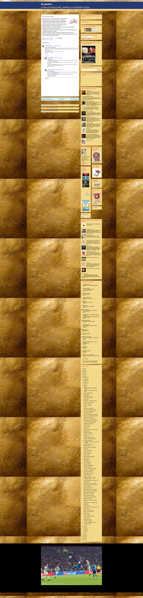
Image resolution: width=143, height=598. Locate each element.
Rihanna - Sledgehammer (88, 393)
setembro (85, 382)
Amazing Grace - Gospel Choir (89, 470)
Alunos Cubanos (86, 481)
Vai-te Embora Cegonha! (88, 520)
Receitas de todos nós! (86, 293)
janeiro (85, 531)
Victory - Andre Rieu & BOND (89, 516)
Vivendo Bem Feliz (86, 284)
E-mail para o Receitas (86, 294)
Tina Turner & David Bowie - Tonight (90, 409)
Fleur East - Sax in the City (88, 434)
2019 (84, 371)
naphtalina (74, 590)
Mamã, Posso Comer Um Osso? (89, 493)
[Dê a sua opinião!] (59, 38)
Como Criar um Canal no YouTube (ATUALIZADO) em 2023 (88, 290)
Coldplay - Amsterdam (87, 405)
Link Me (59, 9)
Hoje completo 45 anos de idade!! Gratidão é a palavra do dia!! (90, 326)
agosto (85, 383)
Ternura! (85, 406)
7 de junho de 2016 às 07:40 (56, 45)
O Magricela (88, 128)
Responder (46, 53)
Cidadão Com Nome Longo (88, 417)
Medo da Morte (86, 394)
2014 (84, 535)
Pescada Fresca (86, 435)
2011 (84, 539)
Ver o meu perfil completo (84, 163)
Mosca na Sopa (86, 399)
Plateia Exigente (86, 459)
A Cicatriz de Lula (87, 426)
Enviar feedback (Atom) (62, 102)
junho (85, 386)
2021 (84, 368)
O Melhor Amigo (86, 454)
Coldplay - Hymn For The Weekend (90, 447)
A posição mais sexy (89, 235)
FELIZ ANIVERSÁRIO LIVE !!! (87, 96)
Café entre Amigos (86, 324)
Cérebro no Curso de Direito (87, 302)
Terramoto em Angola (87, 498)
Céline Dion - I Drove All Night (89, 402)
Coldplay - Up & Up (87, 451)
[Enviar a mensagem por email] (58, 38)
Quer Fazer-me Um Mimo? (88, 487)
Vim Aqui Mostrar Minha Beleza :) (89, 411)
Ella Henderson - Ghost (88, 396)
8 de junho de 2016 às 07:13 (59, 69)
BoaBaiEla (46, 4)
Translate (89, 38)
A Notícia (87, 262)
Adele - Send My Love (87, 457)
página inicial (44, 9)
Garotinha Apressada (87, 523)
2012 (84, 538)
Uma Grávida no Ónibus (88, 412)
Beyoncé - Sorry (86, 428)
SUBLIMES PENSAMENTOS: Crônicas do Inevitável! (90, 342)
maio (85, 525)
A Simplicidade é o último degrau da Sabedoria (90, 285)
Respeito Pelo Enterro (87, 445)
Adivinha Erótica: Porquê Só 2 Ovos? (92, 257)
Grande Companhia (87, 486)
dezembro (85, 377)
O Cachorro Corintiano (88, 403)
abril (85, 527)
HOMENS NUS (89, 246)
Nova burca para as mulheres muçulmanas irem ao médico (93, 224)
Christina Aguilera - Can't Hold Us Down (91, 502)
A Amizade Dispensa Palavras (89, 437)
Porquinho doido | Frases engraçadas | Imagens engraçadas (91, 315)
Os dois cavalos (88, 90)
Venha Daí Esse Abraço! (88, 432)
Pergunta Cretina (87, 431)
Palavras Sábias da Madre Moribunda (90, 490)
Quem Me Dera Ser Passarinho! (89, 456)
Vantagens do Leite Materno (88, 408)
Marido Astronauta (87, 514)
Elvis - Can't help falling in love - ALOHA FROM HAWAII (91, 338)
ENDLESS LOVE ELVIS (87, 336)
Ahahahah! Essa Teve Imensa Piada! (90, 497)
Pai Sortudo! (86, 504)
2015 (84, 533)
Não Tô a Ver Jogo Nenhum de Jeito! (90, 468)
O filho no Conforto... (87, 425)
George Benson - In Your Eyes (89, 423)
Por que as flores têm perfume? (88, 298)
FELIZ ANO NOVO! (89, 111)
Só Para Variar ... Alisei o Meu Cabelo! (90, 400)
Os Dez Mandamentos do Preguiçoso (90, 421)
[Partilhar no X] (60, 38)
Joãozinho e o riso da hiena (90, 251)
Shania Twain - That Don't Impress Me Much (90, 500)
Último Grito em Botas (90, 101)
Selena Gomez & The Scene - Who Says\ (93, 268)
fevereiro (85, 530)
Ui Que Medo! (86, 448)
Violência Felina (86, 513)
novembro (85, 379)
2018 (84, 373)
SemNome (98, 186)
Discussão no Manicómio (88, 440)
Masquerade (85, 346)
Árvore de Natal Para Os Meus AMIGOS (91, 107)
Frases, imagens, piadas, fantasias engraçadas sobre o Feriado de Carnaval (91, 317)
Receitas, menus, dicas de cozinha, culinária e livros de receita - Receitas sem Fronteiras (90, 361)
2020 (84, 370)
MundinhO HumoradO (87, 350)
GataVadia (49, 57)
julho (85, 385)
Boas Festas (86, 273)
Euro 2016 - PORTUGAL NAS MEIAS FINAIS (90, 388)
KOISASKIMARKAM (86, 320)
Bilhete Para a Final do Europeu (89, 492)
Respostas (47, 55)
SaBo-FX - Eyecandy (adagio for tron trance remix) (91, 355)
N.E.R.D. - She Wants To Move (89, 511)
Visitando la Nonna (87, 505)
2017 (84, 374)
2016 (84, 376)
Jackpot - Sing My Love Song (89, 495)
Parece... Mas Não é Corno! (88, 510)
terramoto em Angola (49, 39)
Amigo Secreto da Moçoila (90, 117)
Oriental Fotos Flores (86, 297)
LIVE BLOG (85, 329)
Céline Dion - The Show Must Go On (90, 418)
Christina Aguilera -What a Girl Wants (90, 489)
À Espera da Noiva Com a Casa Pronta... (90, 420)
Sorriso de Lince (86, 508)
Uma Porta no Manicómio (88, 450)
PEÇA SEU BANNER (86, 333)
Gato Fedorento (85, 358)
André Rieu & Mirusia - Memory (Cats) (90, 484)
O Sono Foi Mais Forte (87, 453)
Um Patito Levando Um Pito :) (89, 444)
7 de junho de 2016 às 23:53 (57, 57)
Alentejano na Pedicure (88, 519)
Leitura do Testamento (87, 467)
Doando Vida (85, 305)
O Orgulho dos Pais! (87, 461)
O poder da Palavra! (86, 343)
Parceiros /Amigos (81, 9)
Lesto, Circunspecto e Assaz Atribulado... (93, 240)
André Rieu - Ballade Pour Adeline (89, 522)
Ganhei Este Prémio (89, 123)
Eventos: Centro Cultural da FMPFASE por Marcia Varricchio (90, 311)
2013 (84, 536)
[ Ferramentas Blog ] (86, 288)
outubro (85, 380)
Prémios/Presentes (52, 9)
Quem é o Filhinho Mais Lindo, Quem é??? (91, 480)
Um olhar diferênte (86, 330)
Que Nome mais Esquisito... (88, 471)
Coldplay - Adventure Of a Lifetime (90, 438)
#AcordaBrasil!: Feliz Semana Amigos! (89, 321)
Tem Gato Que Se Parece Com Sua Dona (90, 429)
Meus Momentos (72, 9)
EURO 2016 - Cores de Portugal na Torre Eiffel (91, 391)
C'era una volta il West (87, 464)
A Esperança (85, 347)
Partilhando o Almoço (87, 474)
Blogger (84, 590)
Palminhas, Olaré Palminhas (88, 465)
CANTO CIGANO (86, 309)
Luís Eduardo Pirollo (48, 45)
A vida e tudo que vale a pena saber (88, 306)
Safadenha (84, 351)
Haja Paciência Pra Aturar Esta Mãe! (90, 483)
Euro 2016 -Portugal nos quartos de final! (91, 414)
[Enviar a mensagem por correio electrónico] (56, 38)
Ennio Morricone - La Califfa (89, 473)
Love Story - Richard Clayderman (92, 134)
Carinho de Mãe (86, 517)
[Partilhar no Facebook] (61, 38)
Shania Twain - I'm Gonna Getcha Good (90, 507)
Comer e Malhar (89, 140)
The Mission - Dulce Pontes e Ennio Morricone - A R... (90, 478)
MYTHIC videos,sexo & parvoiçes (88, 354)
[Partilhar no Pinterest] (62, 38)
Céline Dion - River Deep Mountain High (91, 415)
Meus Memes (65, 9)
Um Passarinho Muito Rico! (88, 397)
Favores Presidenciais (87, 462)
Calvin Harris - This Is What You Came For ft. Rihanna (91, 442)
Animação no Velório (87, 476)
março (85, 528)
